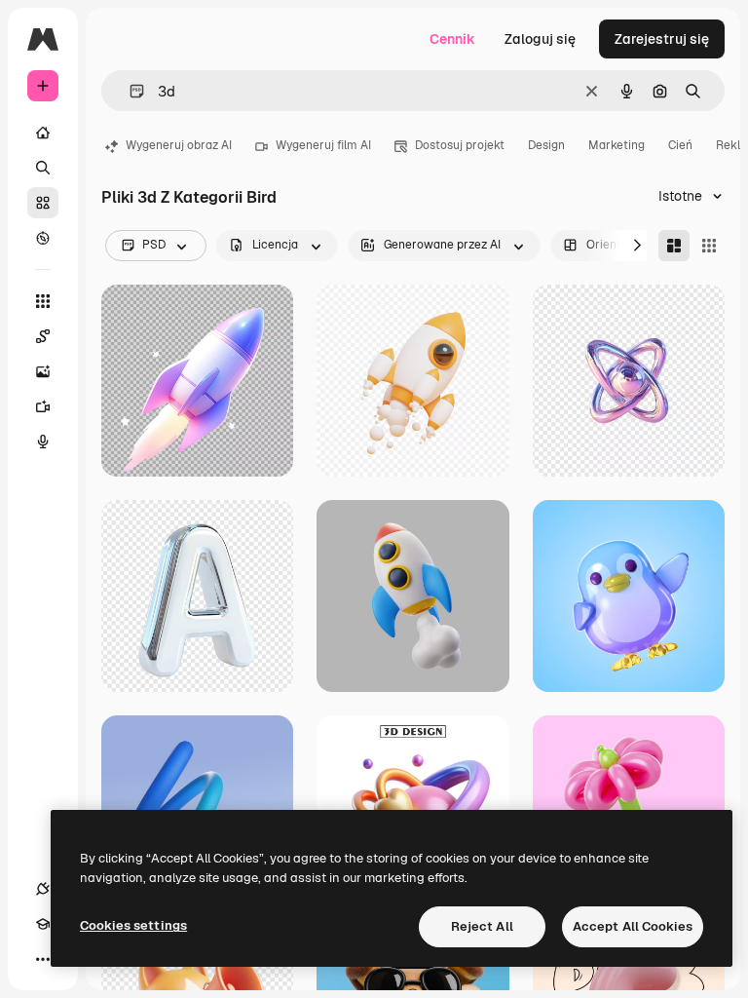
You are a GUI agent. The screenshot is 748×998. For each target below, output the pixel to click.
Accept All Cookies (632, 926)
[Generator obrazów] (42, 371)
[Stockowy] (42, 202)
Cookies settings (133, 925)
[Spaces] (42, 336)
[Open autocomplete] (129, 91)
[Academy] (42, 924)
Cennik (452, 39)
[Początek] (42, 132)
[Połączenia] (42, 888)
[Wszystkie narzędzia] (42, 301)
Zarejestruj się (662, 39)
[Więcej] (42, 959)
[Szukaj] (42, 167)
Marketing (616, 145)
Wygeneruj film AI (323, 145)
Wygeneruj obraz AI (179, 145)
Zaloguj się (540, 39)
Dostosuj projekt (460, 145)
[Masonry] (674, 245)
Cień (680, 145)
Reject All (482, 926)
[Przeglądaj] (42, 237)
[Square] (709, 245)
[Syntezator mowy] (42, 441)
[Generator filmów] (42, 406)
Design (546, 145)
